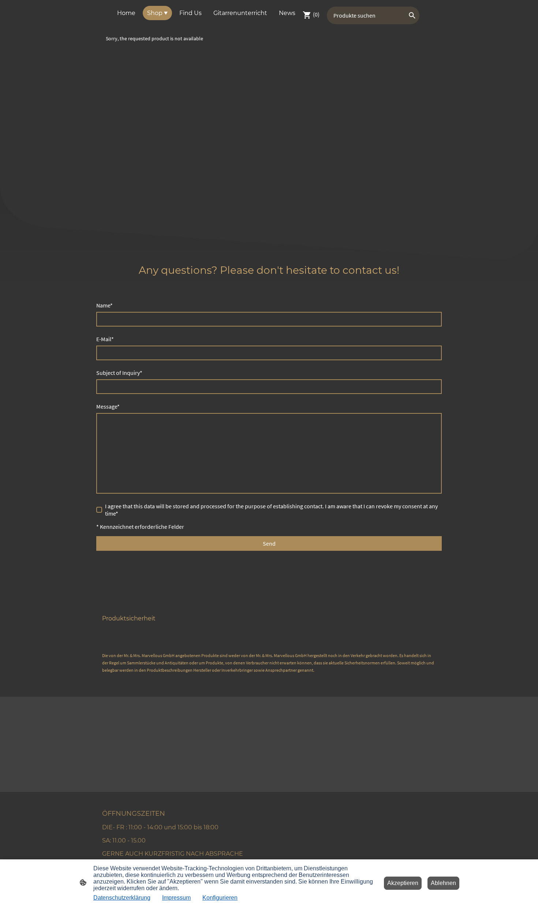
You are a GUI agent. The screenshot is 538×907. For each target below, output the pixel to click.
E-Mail (105, 339)
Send (269, 543)
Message (108, 406)
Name (104, 305)
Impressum (176, 898)
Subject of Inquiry (119, 372)
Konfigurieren (220, 898)
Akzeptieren (402, 883)
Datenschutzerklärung (121, 898)
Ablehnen (443, 883)
